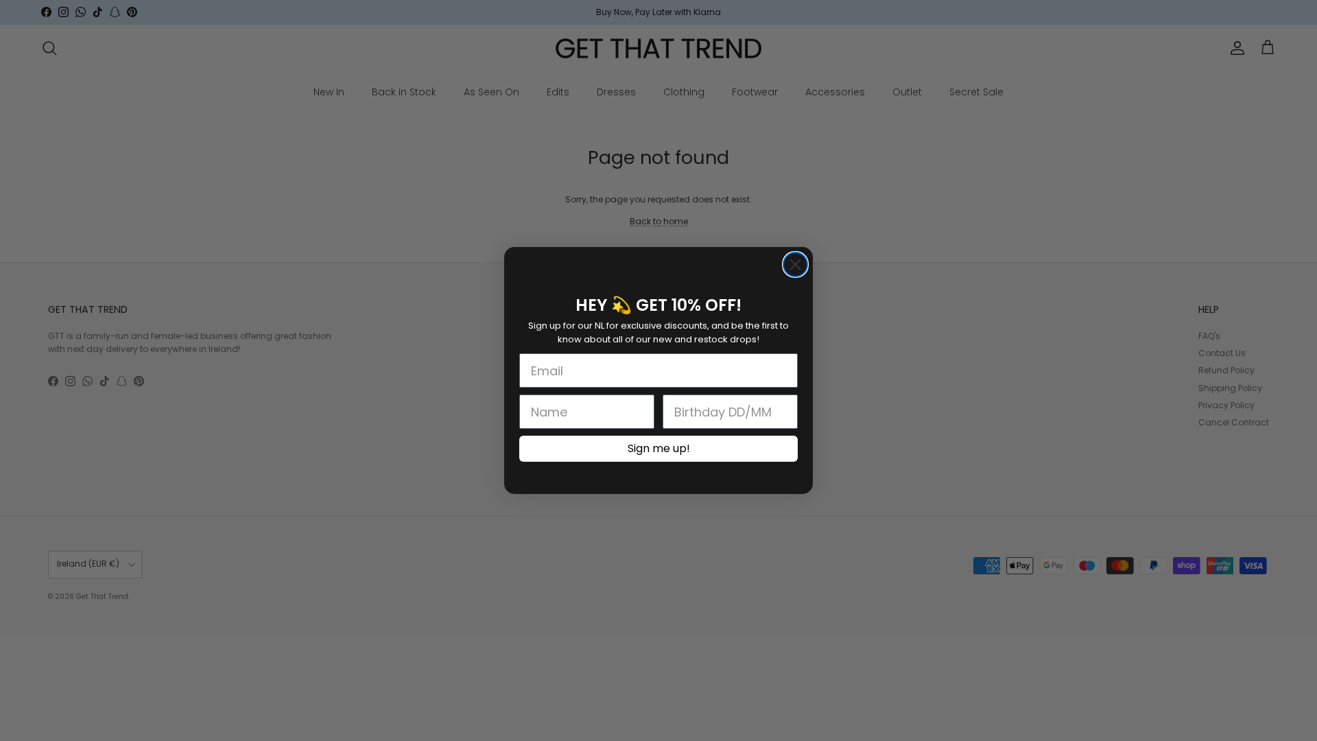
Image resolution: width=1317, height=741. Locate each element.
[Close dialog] (795, 264)
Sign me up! (659, 448)
